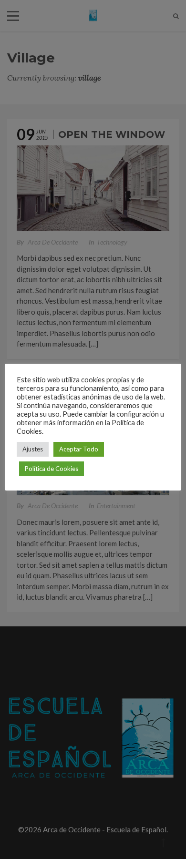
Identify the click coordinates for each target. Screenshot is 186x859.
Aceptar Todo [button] (78, 449)
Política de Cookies (51, 468)
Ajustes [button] (32, 449)
